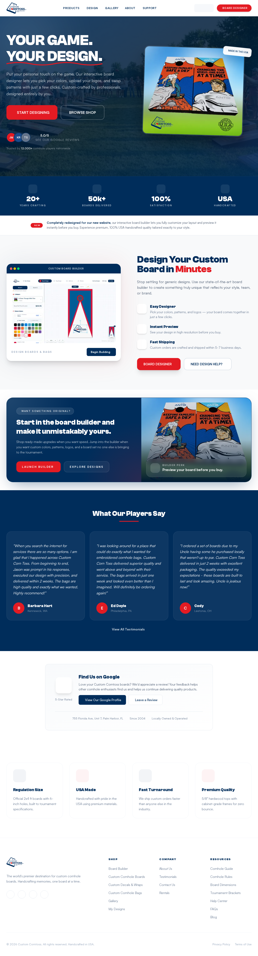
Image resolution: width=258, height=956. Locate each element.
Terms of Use (243, 944)
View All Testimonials (128, 629)
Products (71, 8)
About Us (165, 869)
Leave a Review (146, 700)
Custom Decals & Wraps (125, 885)
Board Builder (118, 869)
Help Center (218, 901)
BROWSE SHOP (82, 112)
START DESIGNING (33, 112)
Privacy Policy (221, 944)
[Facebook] (10, 894)
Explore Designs (86, 466)
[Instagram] (22, 894)
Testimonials (168, 877)
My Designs (116, 909)
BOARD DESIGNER (235, 7)
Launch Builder (37, 466)
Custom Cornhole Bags (125, 893)
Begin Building (100, 352)
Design (92, 8)
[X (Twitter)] (33, 894)
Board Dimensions (223, 885)
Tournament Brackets (225, 893)
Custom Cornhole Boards (126, 877)
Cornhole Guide (221, 869)
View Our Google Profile (103, 700)
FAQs (214, 909)
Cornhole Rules (221, 877)
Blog (213, 917)
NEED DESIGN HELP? (206, 364)
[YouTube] (44, 894)
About (130, 8)
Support (150, 8)
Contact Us (167, 885)
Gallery (111, 8)
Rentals (164, 893)
